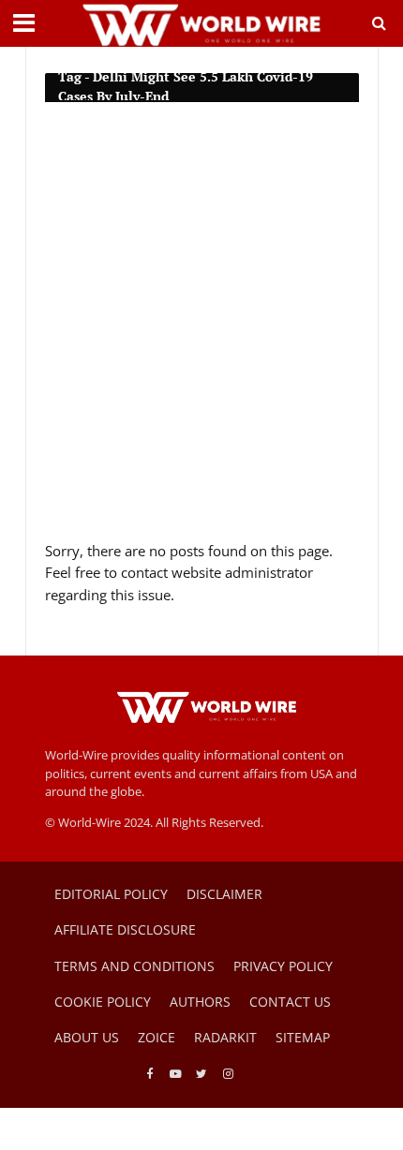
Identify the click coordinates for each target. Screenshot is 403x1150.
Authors (200, 1001)
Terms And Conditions (134, 966)
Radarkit (225, 1037)
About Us (86, 1037)
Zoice (156, 1037)
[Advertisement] (201, 329)
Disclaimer (224, 894)
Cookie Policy (102, 1001)
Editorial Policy (111, 894)
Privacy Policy (283, 966)
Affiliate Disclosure (125, 929)
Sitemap (303, 1037)
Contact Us (290, 1001)
